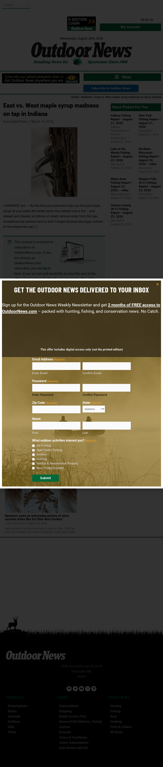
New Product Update (50, 468)
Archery (42, 454)
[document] (81, 383)
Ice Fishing (44, 445)
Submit (45, 478)
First (35, 433)
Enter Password (42, 395)
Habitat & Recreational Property (57, 463)
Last (85, 433)
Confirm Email (91, 373)
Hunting (42, 459)
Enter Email (40, 373)
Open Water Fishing (49, 450)
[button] (157, 284)
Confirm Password (94, 395)
